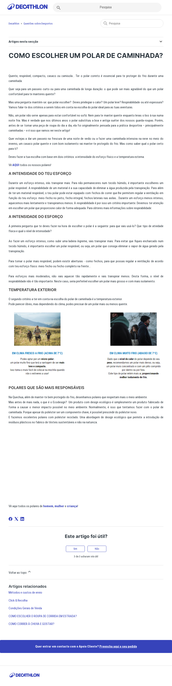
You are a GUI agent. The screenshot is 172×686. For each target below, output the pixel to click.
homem (48, 506)
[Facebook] (10, 519)
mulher (59, 506)
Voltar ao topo (18, 573)
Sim (75, 548)
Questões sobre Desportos (38, 23)
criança (72, 506)
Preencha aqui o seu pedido (118, 646)
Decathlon (14, 23)
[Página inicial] (27, 7)
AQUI (15, 165)
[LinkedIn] (22, 519)
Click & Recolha (18, 600)
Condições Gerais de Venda (25, 608)
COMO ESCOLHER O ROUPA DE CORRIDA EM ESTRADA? (43, 616)
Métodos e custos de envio (25, 592)
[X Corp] (16, 519)
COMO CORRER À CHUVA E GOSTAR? (31, 624)
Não (97, 548)
